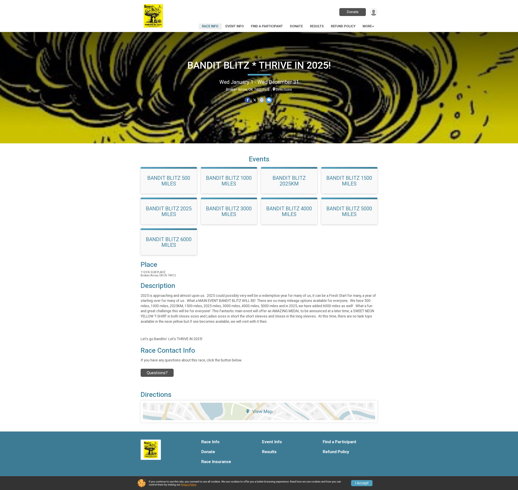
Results (317, 26)
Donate (353, 12)
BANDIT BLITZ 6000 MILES (169, 242)
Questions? (157, 372)
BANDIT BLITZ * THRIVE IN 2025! (259, 65)
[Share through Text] (269, 100)
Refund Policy (343, 26)
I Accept (361, 483)
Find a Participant (267, 26)
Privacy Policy (188, 484)
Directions (284, 89)
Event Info (234, 26)
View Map (262, 411)
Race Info (210, 26)
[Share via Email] (262, 100)
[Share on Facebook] (248, 100)
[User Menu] (373, 12)
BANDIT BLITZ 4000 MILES (289, 211)
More (367, 26)
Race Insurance (216, 461)
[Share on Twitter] (255, 100)
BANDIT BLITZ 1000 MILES (229, 181)
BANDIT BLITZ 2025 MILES (169, 211)
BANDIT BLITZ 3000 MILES (229, 211)
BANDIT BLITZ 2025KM (289, 181)
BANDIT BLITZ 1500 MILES (349, 181)
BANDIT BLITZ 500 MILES (168, 181)
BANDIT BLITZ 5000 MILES (349, 211)
